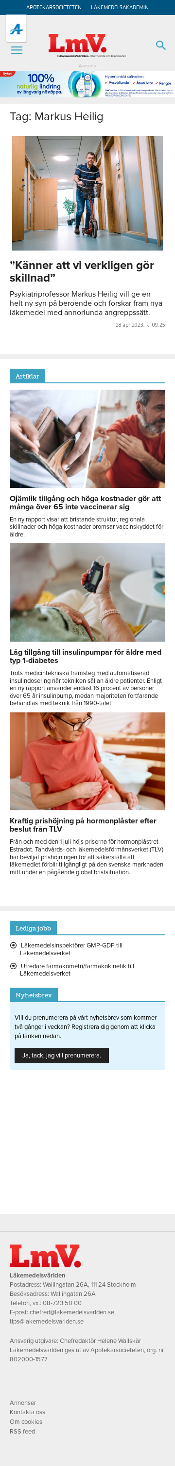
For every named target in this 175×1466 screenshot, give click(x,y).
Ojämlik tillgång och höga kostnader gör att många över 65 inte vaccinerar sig (85, 503)
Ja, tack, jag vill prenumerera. (61, 1055)
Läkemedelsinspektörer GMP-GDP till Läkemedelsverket (71, 949)
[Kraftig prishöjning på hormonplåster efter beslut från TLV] (87, 808)
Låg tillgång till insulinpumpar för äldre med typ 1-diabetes (85, 656)
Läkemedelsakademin (120, 7)
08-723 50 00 (62, 1303)
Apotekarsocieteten (54, 7)
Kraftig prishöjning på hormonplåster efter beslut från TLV (83, 825)
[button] (16, 50)
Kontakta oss (27, 1412)
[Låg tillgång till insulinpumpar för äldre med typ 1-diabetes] (87, 639)
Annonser (23, 1403)
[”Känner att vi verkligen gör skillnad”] (87, 193)
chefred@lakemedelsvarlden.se (72, 1312)
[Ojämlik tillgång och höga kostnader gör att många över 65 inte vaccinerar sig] (87, 485)
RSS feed (22, 1431)
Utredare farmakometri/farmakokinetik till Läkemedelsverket (77, 970)
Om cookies (26, 1422)
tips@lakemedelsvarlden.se (47, 1321)
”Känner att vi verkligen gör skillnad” (82, 271)
